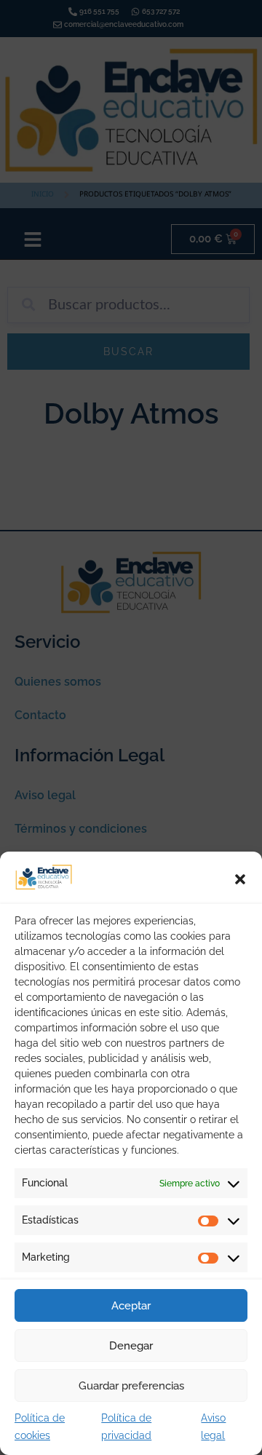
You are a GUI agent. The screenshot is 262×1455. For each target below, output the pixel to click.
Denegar (131, 1345)
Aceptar (131, 1305)
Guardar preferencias (131, 1385)
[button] (240, 879)
